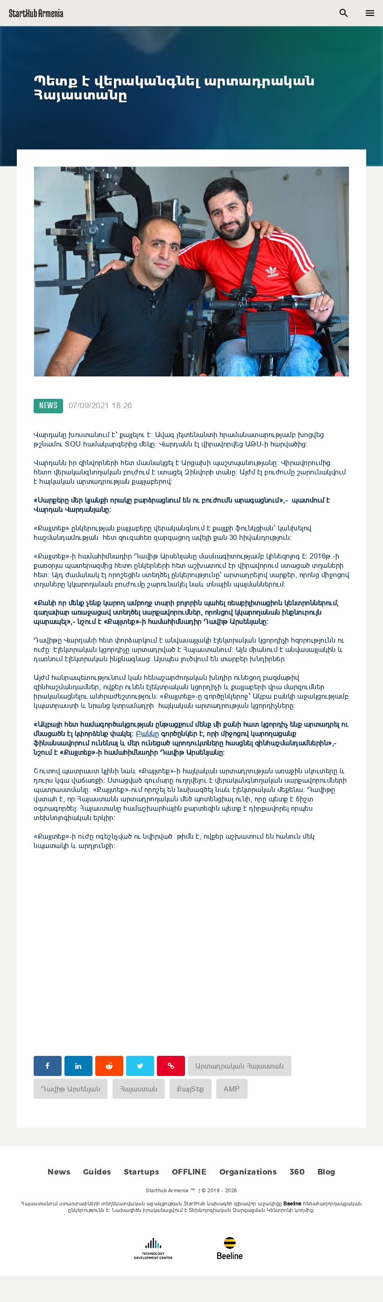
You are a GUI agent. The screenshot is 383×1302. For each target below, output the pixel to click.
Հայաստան (138, 1089)
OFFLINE (189, 1172)
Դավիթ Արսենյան (70, 1089)
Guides (97, 1172)
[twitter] (140, 1066)
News (48, 406)
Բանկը (147, 733)
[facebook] (48, 1066)
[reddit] (109, 1066)
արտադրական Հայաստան (239, 1066)
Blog (326, 1172)
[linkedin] (78, 1066)
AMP (232, 1089)
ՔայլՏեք (190, 1089)
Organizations (248, 1172)
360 (297, 1172)
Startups (141, 1172)
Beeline (293, 1203)
